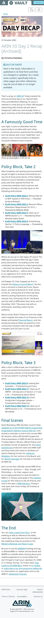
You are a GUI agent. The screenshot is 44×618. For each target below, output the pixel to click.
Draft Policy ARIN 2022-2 (16, 196)
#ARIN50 (22, 548)
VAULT (21, 3)
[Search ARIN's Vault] (31, 9)
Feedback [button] (39, 2)
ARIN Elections (23, 483)
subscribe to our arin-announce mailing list (23, 568)
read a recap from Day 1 (19, 532)
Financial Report (25, 320)
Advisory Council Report (22, 284)
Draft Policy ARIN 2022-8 (16, 221)
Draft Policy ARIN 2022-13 (17, 406)
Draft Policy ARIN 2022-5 (16, 213)
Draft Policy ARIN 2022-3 (16, 204)
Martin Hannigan (12, 459)
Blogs (5, 14)
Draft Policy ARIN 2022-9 (16, 383)
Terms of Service (8, 597)
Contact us (38, 597)
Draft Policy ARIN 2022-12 (17, 397)
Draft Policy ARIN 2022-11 (17, 389)
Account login (22, 590)
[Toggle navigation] (39, 9)
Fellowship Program (18, 574)
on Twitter (35, 565)
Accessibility (22, 597)
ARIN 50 (20, 96)
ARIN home (5, 590)
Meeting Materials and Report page (17, 544)
